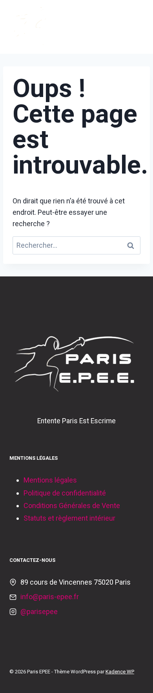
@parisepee (39, 611)
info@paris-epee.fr (49, 596)
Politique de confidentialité (65, 493)
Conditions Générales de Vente (72, 505)
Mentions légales (50, 480)
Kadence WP (120, 672)
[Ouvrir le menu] (136, 27)
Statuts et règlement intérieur (69, 518)
